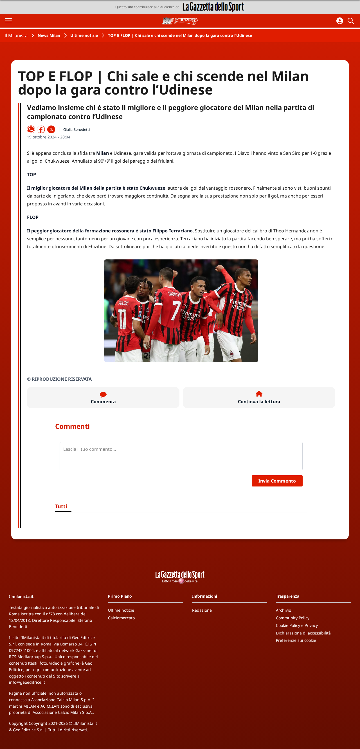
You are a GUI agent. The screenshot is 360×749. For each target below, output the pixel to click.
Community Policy (292, 617)
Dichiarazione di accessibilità (303, 633)
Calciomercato (121, 617)
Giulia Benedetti (76, 129)
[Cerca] (352, 21)
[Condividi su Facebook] (41, 129)
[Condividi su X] (51, 129)
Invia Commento (277, 481)
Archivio (283, 610)
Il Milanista (16, 35)
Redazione (202, 610)
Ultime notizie (84, 35)
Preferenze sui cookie (296, 640)
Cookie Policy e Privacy (297, 625)
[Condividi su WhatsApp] (31, 129)
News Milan (49, 35)
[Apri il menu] (8, 21)
